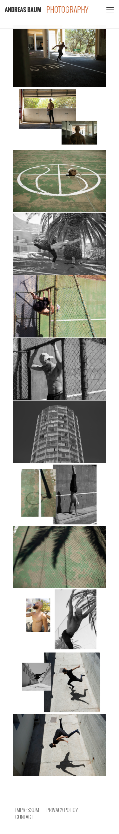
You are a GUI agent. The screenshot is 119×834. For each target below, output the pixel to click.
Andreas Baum (23, 9)
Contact (24, 817)
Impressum (27, 810)
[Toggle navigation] (109, 9)
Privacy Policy (62, 810)
